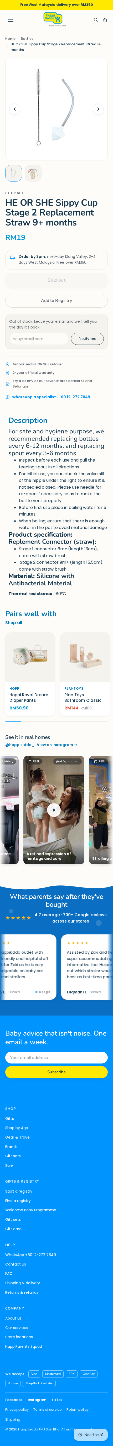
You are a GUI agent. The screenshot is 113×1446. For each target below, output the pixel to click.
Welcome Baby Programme (30, 1210)
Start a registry (18, 1191)
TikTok (57, 1399)
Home (10, 38)
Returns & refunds (21, 1292)
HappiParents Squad (23, 1346)
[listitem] (13, 173)
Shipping (12, 1419)
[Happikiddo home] (54, 19)
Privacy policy (17, 1409)
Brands (11, 1146)
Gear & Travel (17, 1137)
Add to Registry (56, 300)
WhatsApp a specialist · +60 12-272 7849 (51, 397)
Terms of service (47, 1409)
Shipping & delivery (22, 1283)
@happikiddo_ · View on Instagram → (41, 744)
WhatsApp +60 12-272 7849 (30, 1254)
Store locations (19, 1337)
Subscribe (56, 1072)
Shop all (13, 622)
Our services (16, 1327)
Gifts (9, 1118)
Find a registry (18, 1200)
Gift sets (13, 1156)
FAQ (9, 1273)
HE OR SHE (14, 193)
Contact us (15, 1264)
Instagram (37, 1399)
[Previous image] (14, 109)
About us (13, 1318)
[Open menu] (10, 19)
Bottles (27, 38)
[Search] (95, 19)
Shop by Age (16, 1127)
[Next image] (98, 109)
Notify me (87, 338)
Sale (9, 1165)
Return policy (77, 1409)
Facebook (14, 1399)
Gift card (13, 1229)
